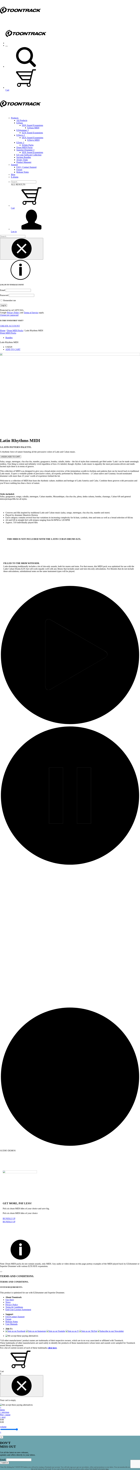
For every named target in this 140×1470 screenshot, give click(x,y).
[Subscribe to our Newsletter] (111, 1331)
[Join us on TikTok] (88, 1331)
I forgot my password (9, 315)
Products (14, 118)
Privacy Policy (13, 312)
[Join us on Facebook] (15, 1331)
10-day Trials (22, 160)
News (8, 1302)
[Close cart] (21, 1386)
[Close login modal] (21, 249)
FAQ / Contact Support (26, 167)
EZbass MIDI (33, 128)
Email (2, 290)
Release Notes (22, 172)
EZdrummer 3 (22, 130)
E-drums (14, 177)
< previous (4, 1412)
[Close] (1, 1271)
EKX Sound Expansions (32, 137)
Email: (3, 1460)
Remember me (9, 300)
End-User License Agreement (18, 1309)
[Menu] (6, 46)
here (107, 1469)
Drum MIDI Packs (24, 147)
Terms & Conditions (14, 1307)
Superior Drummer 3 (25, 150)
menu (2, 1410)
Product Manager (23, 162)
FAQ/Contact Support (14, 1317)
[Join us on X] (72, 1331)
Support (14, 165)
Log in (14, 231)
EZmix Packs (27, 145)
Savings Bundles (23, 157)
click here (52, 1348)
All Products (21, 120)
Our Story (9, 1300)
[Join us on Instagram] (36, 1331)
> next (2, 1417)
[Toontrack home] (20, 20)
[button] (25, 66)
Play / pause (5, 1415)
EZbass (19, 123)
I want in (4, 1463)
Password (4, 295)
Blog (13, 174)
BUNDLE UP (9, 1218)
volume (3, 1427)
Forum (19, 169)
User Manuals (11, 1324)
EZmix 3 (20, 142)
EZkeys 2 (20, 135)
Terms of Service (31, 312)
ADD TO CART (12, 349)
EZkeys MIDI (33, 140)
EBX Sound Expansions (32, 125)
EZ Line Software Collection (28, 155)
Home (2, 330)
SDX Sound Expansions (32, 152)
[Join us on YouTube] (55, 1331)
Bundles (9, 337)
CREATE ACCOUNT (10, 326)
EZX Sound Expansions (32, 133)
